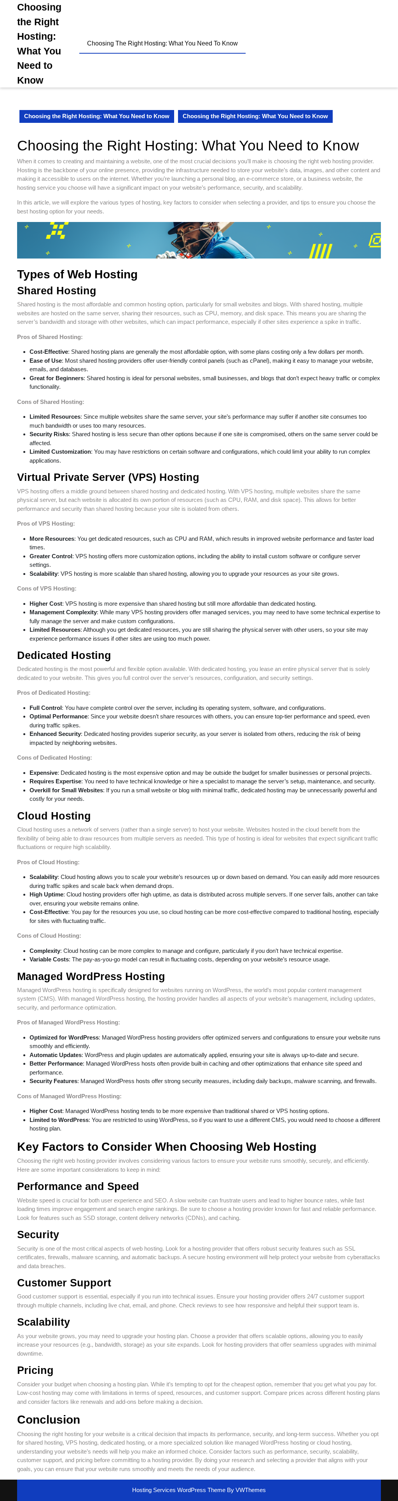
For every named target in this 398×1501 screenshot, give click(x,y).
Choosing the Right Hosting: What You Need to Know (162, 43)
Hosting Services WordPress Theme (179, 1490)
